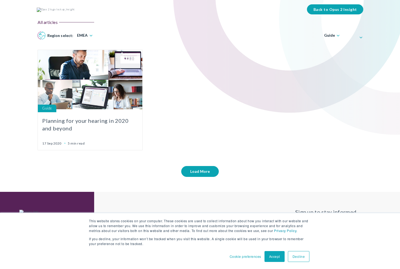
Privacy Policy (285, 230)
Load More (200, 171)
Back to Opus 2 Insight (335, 9)
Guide (329, 35)
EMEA (82, 35)
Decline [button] (299, 256)
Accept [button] (274, 256)
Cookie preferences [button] (245, 256)
